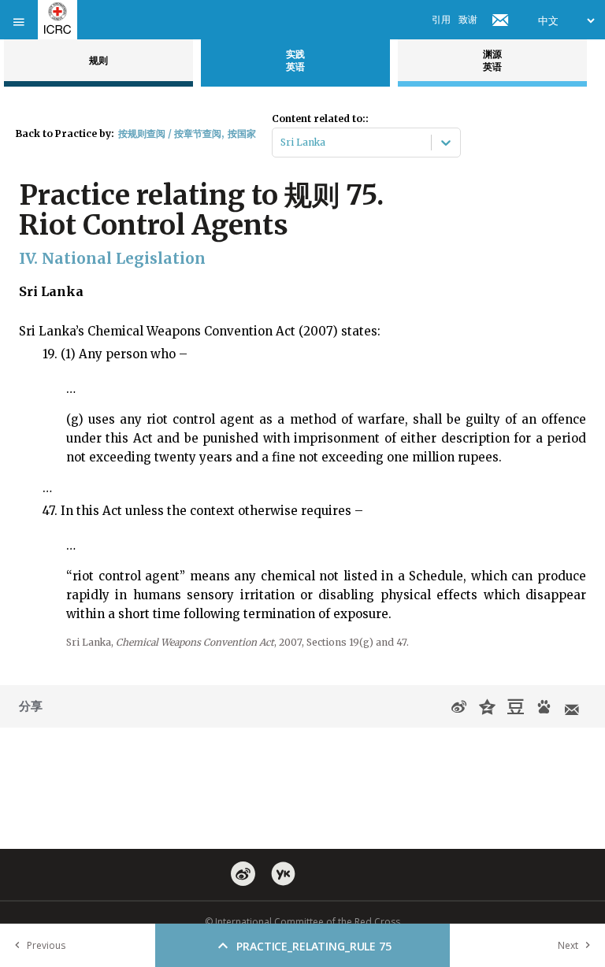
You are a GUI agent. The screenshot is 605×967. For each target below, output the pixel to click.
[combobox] (281, 142)
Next (568, 945)
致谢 (467, 19)
